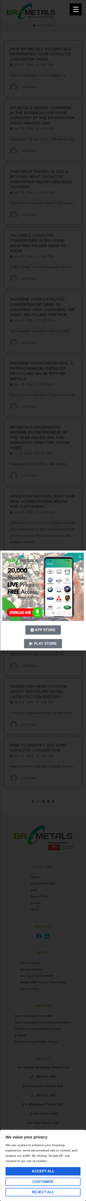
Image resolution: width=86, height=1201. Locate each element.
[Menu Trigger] (76, 9)
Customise (43, 1182)
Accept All (43, 1171)
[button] (80, 556)
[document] (43, 600)
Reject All (43, 1192)
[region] (43, 1165)
